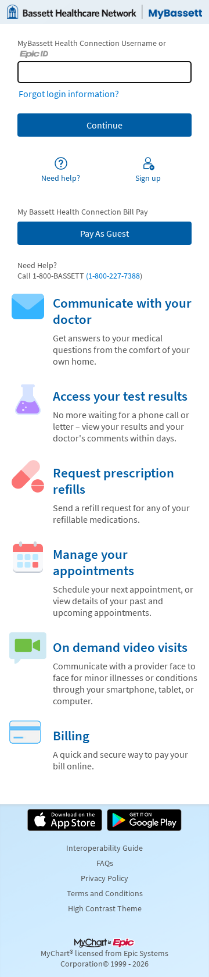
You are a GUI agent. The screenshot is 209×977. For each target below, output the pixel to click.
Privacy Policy (104, 878)
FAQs (104, 863)
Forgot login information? (69, 93)
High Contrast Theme (105, 908)
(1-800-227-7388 (112, 275)
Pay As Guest (104, 233)
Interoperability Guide (104, 848)
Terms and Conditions (105, 893)
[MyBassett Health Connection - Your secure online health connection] (104, 12)
